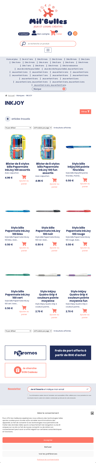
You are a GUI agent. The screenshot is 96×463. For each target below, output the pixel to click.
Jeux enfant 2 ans (20, 72)
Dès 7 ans (26, 65)
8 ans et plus (12, 59)
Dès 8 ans (39, 65)
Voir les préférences (48, 453)
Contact (24, 33)
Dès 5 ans (56, 62)
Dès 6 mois (83, 62)
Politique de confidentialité (48, 459)
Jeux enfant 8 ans (60, 75)
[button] (92, 413)
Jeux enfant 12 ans (70, 78)
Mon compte (43, 34)
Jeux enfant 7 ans (40, 75)
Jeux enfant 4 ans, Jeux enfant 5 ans (50, 85)
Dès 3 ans (16, 62)
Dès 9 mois (53, 65)
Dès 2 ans (85, 59)
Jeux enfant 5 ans (80, 72)
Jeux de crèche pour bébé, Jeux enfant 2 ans (63, 69)
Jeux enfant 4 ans (60, 72)
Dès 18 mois (71, 59)
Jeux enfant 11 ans (50, 78)
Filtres (84, 111)
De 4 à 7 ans (27, 59)
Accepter (48, 440)
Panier (59, 34)
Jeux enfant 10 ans (30, 78)
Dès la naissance (70, 65)
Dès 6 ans (69, 62)
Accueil (11, 95)
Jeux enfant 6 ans (20, 75)
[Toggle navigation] (48, 50)
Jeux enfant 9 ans (80, 75)
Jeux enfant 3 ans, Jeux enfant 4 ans (68, 82)
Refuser (48, 447)
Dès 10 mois (42, 59)
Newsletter (14, 388)
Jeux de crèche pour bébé (28, 69)
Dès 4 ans (43, 62)
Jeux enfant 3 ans (40, 72)
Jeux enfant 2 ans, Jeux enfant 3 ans (32, 82)
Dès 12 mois (57, 59)
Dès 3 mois (30, 62)
